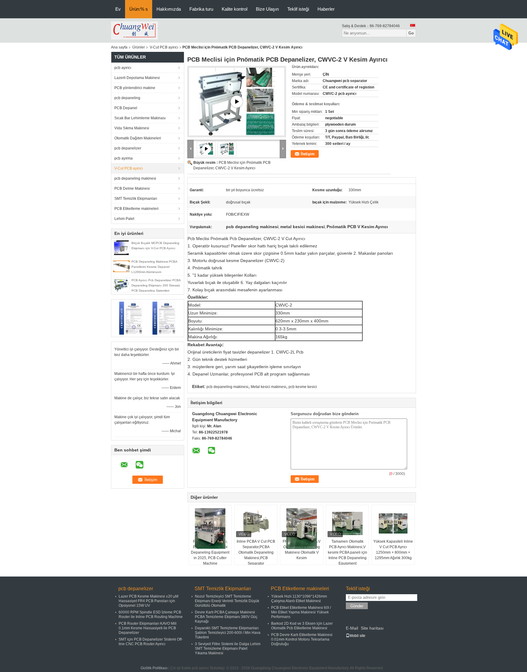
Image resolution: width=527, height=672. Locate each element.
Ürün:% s (138, 9)
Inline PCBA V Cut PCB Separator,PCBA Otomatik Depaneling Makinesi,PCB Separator (256, 552)
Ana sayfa (119, 47)
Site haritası (372, 628)
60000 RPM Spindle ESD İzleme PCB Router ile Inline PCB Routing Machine (151, 614)
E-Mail (352, 628)
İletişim (308, 154)
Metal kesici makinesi (268, 387)
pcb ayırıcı (122, 68)
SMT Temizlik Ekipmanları (135, 198)
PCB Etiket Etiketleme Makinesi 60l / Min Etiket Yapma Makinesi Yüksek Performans (301, 612)
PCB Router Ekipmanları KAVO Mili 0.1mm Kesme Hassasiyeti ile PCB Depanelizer (148, 628)
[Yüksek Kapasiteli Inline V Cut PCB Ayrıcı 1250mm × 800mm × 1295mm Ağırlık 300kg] (393, 523)
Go (411, 33)
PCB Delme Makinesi (132, 188)
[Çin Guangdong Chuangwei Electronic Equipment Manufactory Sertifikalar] (131, 318)
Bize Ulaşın (267, 9)
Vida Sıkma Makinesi (131, 128)
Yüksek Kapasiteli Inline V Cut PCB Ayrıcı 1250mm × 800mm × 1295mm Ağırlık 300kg (393, 549)
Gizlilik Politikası (154, 668)
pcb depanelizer (127, 148)
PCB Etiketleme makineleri (136, 209)
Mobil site (357, 636)
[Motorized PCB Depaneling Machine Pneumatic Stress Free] (236, 101)
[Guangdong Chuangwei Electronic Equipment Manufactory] (134, 30)
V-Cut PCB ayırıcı (164, 47)
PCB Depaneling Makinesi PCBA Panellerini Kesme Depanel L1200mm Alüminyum (154, 267)
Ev (118, 9)
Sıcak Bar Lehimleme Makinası (140, 118)
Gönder (356, 606)
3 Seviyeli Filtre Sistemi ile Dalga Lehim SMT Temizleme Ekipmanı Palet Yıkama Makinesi (227, 648)
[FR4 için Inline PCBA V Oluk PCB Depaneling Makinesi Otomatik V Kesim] (301, 528)
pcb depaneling (127, 98)
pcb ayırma (123, 158)
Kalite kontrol (234, 9)
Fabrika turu (201, 9)
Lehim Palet (124, 219)
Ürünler (138, 47)
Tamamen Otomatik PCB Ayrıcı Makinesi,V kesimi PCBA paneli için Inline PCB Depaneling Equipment (347, 552)
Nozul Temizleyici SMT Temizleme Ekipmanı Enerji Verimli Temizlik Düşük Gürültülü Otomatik (227, 601)
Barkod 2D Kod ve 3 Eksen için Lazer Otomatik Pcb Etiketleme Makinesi (302, 625)
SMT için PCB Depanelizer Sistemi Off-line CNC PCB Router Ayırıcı (151, 641)
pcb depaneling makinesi (135, 178)
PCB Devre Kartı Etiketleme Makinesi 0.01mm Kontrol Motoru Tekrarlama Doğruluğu (301, 639)
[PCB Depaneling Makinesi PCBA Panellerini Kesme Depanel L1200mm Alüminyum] (121, 266)
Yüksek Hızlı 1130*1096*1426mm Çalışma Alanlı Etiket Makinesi (299, 598)
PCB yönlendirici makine (134, 88)
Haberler (326, 9)
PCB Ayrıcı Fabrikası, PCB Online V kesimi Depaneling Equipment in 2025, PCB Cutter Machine (210, 552)
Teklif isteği (298, 9)
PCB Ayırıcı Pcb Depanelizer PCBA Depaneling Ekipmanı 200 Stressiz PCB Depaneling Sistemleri (156, 285)
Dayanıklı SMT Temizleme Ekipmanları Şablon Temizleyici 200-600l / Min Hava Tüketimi (227, 632)
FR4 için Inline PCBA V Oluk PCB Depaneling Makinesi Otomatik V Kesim (302, 549)
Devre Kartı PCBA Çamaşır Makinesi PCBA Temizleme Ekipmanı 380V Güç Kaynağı (226, 616)
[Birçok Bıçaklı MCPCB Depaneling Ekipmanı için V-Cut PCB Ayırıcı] (121, 247)
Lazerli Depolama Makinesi (137, 78)
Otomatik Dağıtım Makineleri (137, 138)
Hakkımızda (168, 9)
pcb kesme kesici (303, 387)
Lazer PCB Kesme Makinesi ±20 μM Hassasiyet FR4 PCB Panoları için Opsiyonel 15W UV (148, 601)
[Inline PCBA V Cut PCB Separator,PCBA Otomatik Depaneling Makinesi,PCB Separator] (256, 523)
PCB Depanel (125, 108)
